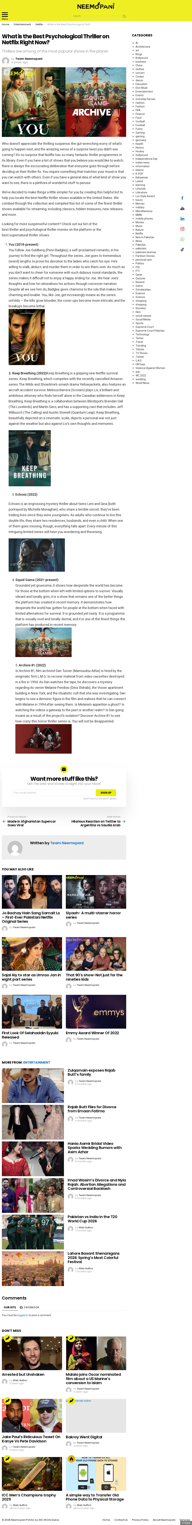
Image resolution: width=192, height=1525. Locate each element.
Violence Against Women (150, 368)
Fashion (140, 106)
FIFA (138, 110)
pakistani (141, 248)
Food (138, 117)
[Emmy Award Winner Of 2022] (96, 1012)
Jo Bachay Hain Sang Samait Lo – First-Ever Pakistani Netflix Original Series (31, 917)
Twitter (140, 356)
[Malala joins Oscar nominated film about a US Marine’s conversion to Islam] (96, 1353)
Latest (139, 181)
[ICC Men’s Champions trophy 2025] (32, 1474)
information (143, 166)
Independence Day (147, 158)
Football (140, 125)
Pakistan (141, 244)
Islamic (140, 170)
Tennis (139, 338)
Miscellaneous (144, 211)
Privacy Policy (140, 1519)
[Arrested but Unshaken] (32, 1353)
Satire (139, 285)
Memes (140, 203)
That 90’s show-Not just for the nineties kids (94, 977)
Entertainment (36, 1062)
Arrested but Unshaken (23, 1374)
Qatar (139, 274)
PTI (138, 270)
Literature (141, 192)
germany (141, 140)
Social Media (143, 319)
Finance (140, 113)
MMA (139, 214)
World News (142, 382)
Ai (137, 42)
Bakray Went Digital (84, 1437)
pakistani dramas (146, 252)
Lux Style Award (145, 196)
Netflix (139, 233)
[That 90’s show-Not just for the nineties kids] (96, 954)
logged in (22, 1315)
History (140, 147)
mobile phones (144, 218)
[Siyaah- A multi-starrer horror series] (96, 892)
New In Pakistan (145, 237)
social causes (143, 315)
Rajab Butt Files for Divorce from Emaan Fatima (92, 1109)
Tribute (140, 349)
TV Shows (142, 353)
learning (140, 184)
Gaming (140, 132)
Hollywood (142, 155)
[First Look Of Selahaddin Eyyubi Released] (32, 1012)
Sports (139, 323)
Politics (140, 263)
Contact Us (121, 1519)
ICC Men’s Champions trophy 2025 (29, 1497)
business (141, 61)
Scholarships (143, 289)
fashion (140, 102)
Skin (138, 311)
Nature (140, 229)
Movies (140, 222)
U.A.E (139, 360)
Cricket (140, 76)
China (139, 65)
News (139, 241)
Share (7, 72)
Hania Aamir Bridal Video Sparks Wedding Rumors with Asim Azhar (95, 1148)
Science (140, 293)
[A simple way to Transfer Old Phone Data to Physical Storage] (96, 1474)
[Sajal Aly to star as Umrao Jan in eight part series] (32, 954)
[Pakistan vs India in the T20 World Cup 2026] (33, 1232)
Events (140, 95)
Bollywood (142, 57)
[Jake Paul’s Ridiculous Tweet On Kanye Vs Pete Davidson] (32, 1416)
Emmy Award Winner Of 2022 (92, 1033)
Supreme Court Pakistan (150, 330)
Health (139, 143)
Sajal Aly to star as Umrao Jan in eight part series (31, 977)
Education (141, 84)
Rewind (140, 282)
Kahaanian (142, 177)
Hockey (140, 151)
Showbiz (141, 308)
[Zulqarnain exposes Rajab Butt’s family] (33, 1085)
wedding (141, 379)
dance (139, 80)
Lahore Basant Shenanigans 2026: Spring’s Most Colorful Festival (94, 1257)
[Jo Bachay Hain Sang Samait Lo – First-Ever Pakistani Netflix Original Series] (32, 892)
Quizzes (140, 278)
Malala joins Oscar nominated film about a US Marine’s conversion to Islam (93, 1378)
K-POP (139, 173)
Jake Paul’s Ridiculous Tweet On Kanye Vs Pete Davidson (31, 1439)
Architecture (143, 46)
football (140, 121)
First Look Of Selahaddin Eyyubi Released (30, 1035)
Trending (7, 1338)
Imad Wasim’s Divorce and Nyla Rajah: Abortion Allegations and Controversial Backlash (97, 1184)
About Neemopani (164, 1519)
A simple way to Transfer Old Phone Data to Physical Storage (95, 1497)
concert (140, 72)
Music (139, 226)
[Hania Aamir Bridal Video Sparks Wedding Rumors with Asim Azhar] (33, 1158)
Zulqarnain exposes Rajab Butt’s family (91, 1072)
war (138, 371)
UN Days (140, 364)
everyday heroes (145, 99)
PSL (138, 267)
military (140, 207)
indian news (143, 162)
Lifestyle (141, 188)
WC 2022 (141, 375)
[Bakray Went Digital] (96, 1416)
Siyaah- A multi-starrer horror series (93, 915)
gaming (140, 136)
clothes (140, 69)
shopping (141, 300)
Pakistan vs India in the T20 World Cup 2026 (92, 1219)
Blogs (139, 54)
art (137, 50)
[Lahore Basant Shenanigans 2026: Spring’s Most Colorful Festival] (33, 1268)
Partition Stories (145, 255)
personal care (144, 259)
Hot (71, 1459)
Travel (139, 341)
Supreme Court (145, 326)
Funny (139, 128)
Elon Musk (142, 87)
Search (124, 17)
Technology (142, 334)
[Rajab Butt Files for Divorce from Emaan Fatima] (33, 1122)
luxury (139, 199)
